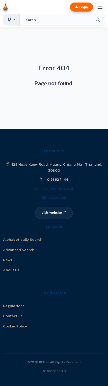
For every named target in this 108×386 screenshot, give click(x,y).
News (7, 260)
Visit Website (51, 212)
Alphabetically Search (22, 239)
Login (83, 7)
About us (11, 270)
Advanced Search (18, 250)
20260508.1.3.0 (54, 371)
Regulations (13, 306)
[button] (6, 7)
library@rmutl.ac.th (56, 188)
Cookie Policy (15, 326)
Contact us (12, 316)
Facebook (57, 198)
